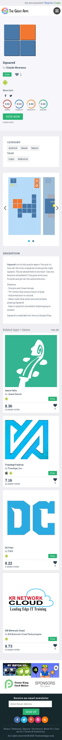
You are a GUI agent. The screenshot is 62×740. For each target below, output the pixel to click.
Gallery (26, 728)
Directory (37, 728)
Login (58, 2)
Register (49, 2)
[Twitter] (24, 719)
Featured (16, 728)
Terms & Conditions (35, 731)
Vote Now (13, 116)
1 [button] (28, 241)
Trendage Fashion (14, 464)
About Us (48, 728)
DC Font (9, 547)
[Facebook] (17, 719)
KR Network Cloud (15, 630)
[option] (24, 206)
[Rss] (45, 719)
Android (13, 148)
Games (34, 148)
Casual (24, 148)
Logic (11, 159)
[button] (5, 207)
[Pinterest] (31, 719)
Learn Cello (11, 390)
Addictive (23, 159)
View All (54, 330)
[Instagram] (38, 719)
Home (7, 728)
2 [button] (33, 241)
